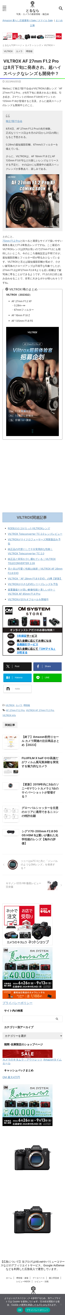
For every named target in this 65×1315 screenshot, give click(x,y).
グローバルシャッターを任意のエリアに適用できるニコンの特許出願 (40, 812)
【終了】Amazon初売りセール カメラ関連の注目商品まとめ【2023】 (40, 741)
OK (20, 1310)
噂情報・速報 (22, 1278)
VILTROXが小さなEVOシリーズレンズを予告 (33, 584)
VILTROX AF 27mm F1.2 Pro (40, 710)
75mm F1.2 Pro (11, 240)
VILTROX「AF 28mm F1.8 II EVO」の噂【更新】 (35, 578)
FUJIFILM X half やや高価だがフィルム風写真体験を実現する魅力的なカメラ (40, 762)
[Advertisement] (32, 476)
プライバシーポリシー (17, 1003)
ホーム (9, 1278)
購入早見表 (54, 1278)
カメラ (19, 705)
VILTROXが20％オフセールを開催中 (28, 599)
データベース (39, 1278)
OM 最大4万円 (11, 1077)
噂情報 (27, 705)
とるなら (32, 11)
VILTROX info (9, 715)
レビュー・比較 (42, 1281)
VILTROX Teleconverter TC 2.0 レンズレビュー (35, 533)
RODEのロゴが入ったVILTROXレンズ (29, 528)
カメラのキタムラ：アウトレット (22, 1059)
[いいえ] (60, 1304)
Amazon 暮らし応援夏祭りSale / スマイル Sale (27, 20)
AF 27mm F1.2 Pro (15, 710)
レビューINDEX (23, 1281)
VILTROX (10, 705)
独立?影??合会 (14, 121)
